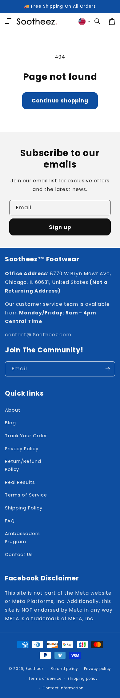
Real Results (20, 482)
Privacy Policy (21, 449)
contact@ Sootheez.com (38, 334)
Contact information (62, 688)
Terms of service (45, 678)
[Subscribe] (108, 368)
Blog (10, 423)
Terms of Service (26, 495)
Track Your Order (26, 436)
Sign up (60, 227)
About (12, 410)
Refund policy (64, 668)
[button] (97, 22)
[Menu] (8, 22)
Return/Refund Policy (23, 465)
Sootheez (35, 668)
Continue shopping (60, 100)
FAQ (10, 521)
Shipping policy (82, 678)
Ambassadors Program (22, 537)
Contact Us (19, 554)
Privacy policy (97, 668)
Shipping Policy (23, 508)
